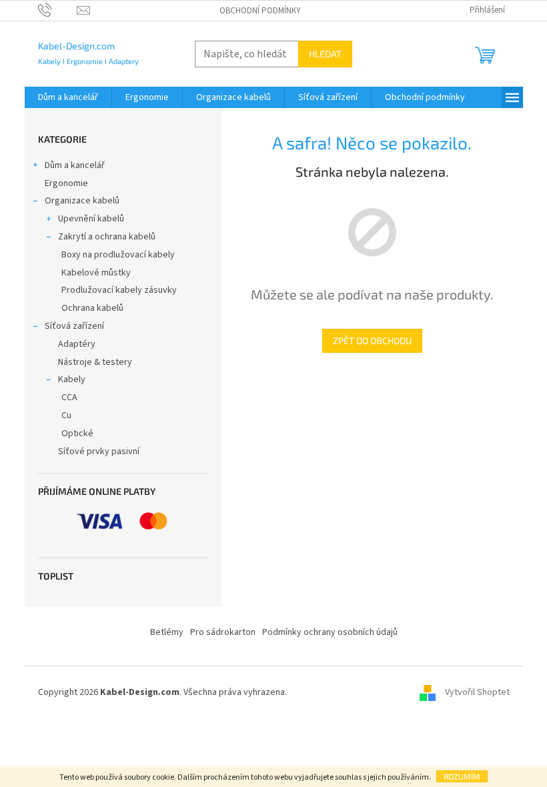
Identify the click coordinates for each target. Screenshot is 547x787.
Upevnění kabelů (91, 218)
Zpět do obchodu (372, 340)
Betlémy (166, 632)
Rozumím (462, 776)
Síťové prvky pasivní (98, 451)
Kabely (71, 379)
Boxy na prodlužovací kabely (118, 254)
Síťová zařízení (74, 326)
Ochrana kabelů (92, 308)
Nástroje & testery (95, 362)
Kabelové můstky (96, 272)
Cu (66, 415)
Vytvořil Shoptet (477, 693)
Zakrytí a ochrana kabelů (106, 236)
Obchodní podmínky (260, 11)
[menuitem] (68, 97)
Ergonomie (66, 183)
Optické (77, 433)
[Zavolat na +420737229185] (57, 10)
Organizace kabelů (82, 200)
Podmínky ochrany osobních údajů (330, 632)
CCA (69, 397)
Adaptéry (76, 344)
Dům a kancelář (75, 165)
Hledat (325, 53)
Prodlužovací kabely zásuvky (119, 290)
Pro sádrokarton (222, 632)
